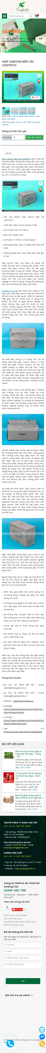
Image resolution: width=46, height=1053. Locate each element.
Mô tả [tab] (8, 154)
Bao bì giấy (18, 116)
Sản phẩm (19, 39)
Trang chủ (7, 39)
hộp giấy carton (14, 122)
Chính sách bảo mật (14, 925)
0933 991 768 (19, 845)
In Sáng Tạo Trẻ (10, 291)
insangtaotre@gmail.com (16, 848)
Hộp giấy (11, 119)
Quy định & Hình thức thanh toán (20, 922)
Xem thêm (26, 768)
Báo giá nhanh (34, 137)
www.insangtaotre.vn (25, 869)
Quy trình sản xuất (13, 919)
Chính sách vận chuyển (15, 915)
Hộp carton (31, 39)
